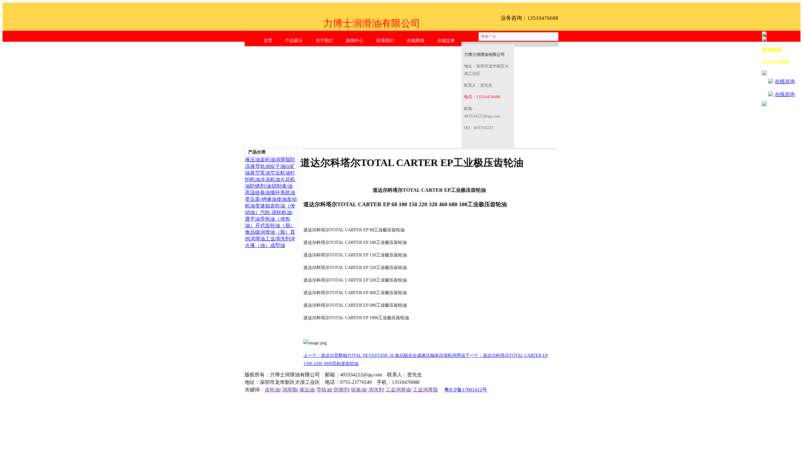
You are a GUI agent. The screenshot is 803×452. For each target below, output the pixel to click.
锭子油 (277, 166)
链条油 (358, 389)
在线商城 (415, 40)
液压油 (252, 159)
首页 (267, 40)
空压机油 (280, 172)
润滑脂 (282, 159)
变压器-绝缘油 (261, 199)
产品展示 (294, 40)
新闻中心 (355, 40)
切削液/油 (282, 186)
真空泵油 (260, 172)
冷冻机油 (270, 179)
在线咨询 (785, 81)
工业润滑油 (398, 389)
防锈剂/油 (260, 186)
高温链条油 (257, 192)
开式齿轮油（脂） (275, 225)
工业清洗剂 (277, 238)
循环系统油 (282, 192)
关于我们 (324, 40)
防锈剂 (341, 389)
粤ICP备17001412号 (465, 389)
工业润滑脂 (425, 389)
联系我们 (385, 40)
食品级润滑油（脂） (267, 232)
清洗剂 (375, 389)
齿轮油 (267, 159)
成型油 (277, 245)
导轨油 (262, 166)
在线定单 (446, 40)
